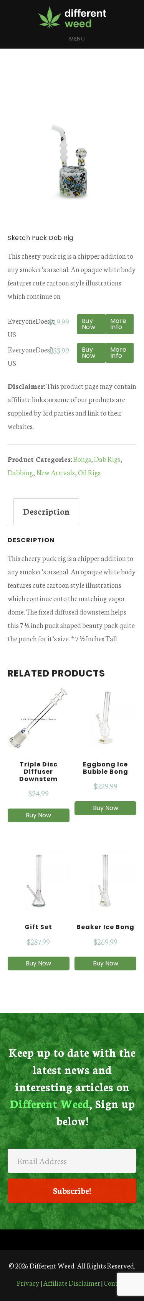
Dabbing (20, 472)
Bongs (82, 459)
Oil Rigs (89, 472)
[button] (72, 1191)
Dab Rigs (107, 459)
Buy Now (89, 323)
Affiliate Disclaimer (71, 1283)
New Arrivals (55, 472)
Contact (115, 1283)
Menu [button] (77, 38)
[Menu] (72, 1239)
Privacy (28, 1283)
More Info (118, 323)
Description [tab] (46, 511)
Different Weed (72, 16)
